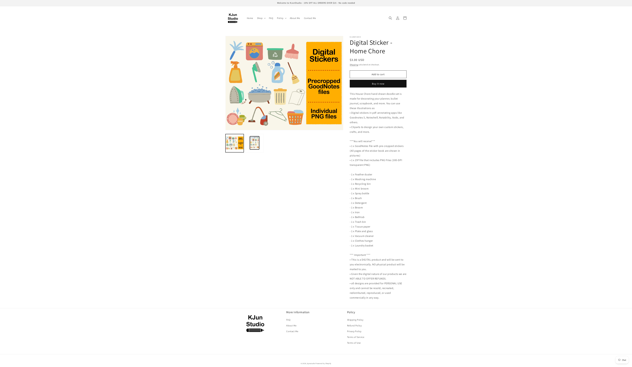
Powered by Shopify (323, 363)
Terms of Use (354, 342)
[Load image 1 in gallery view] (234, 143)
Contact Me (292, 331)
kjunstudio (311, 363)
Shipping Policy (355, 319)
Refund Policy (354, 325)
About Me (291, 325)
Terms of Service (355, 337)
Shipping (354, 64)
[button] (261, 18)
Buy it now (378, 83)
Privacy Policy (354, 331)
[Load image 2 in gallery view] (254, 143)
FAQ (288, 319)
